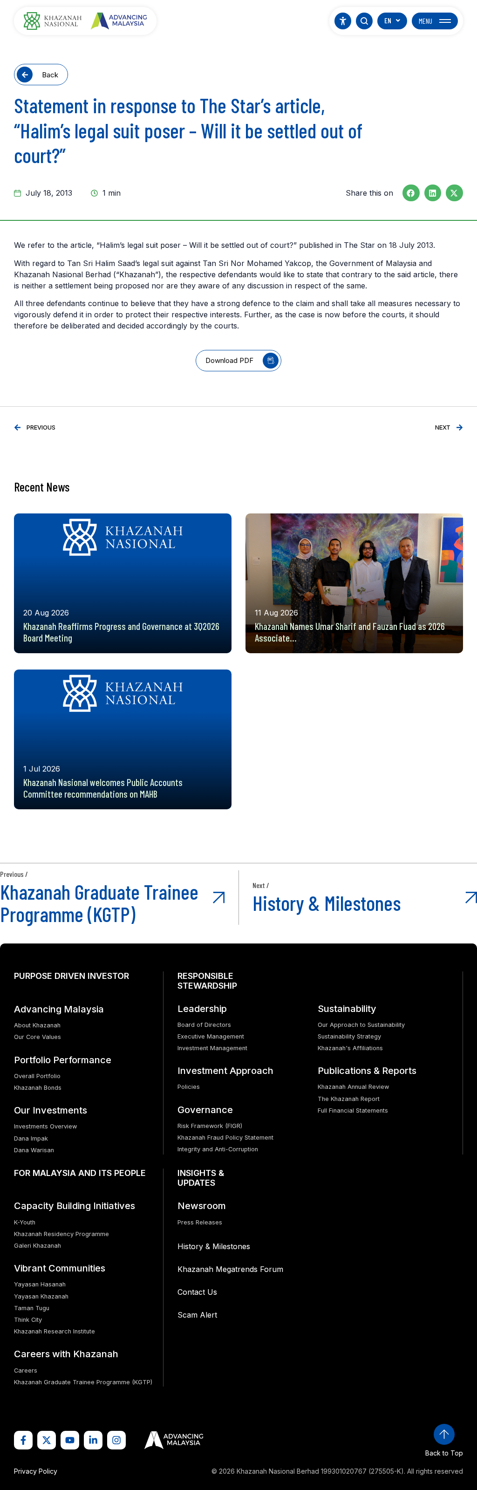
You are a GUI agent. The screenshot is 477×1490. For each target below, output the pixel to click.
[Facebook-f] (23, 1440)
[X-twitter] (46, 1440)
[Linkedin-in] (93, 1440)
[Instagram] (116, 1440)
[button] (411, 193)
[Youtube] (70, 1440)
